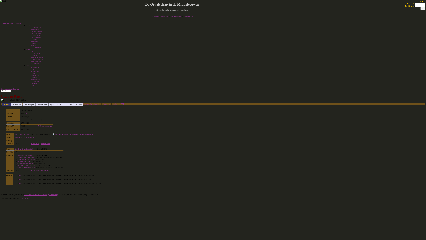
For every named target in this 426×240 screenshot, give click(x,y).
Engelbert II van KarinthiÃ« (24, 149)
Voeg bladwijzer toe (12, 89)
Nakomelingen (29, 105)
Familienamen (188, 16)
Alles (115, 104)
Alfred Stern (26, 198)
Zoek (11, 23)
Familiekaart (45, 144)
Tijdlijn (52, 105)
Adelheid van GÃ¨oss (25, 163)
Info (27, 65)
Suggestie (78, 105)
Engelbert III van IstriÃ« (26, 159)
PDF (122, 104)
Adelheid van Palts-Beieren (24, 137)
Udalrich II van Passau (22, 134)
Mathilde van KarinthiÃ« (26, 167)
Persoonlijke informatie (91, 104)
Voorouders (17, 105)
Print (2, 89)
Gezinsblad (35, 144)
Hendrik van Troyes (24, 161)
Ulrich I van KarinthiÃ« (25, 155)
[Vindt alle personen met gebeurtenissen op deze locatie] (73, 134)
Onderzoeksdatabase (45, 126)
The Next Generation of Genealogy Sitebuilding (41, 195)
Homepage (155, 16)
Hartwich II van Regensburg (27, 165)
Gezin (59, 105)
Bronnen (107, 104)
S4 (20, 175)
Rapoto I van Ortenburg (25, 157)
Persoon (7, 105)
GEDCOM (68, 105)
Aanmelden (17, 23)
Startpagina (165, 16)
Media (28, 49)
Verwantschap (42, 105)
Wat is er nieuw (176, 16)
